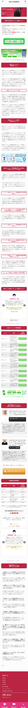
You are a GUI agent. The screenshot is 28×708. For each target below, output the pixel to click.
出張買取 (4, 680)
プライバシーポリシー (6, 688)
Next (24, 305)
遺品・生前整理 (5, 686)
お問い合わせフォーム (6, 697)
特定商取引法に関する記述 (7, 690)
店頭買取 (4, 682)
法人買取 (4, 684)
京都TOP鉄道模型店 (14, 1)
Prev (3, 305)
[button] (25, 386)
